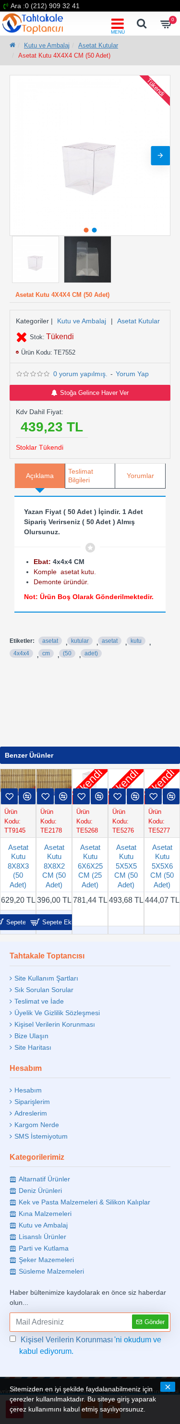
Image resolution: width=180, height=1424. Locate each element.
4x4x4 (21, 653)
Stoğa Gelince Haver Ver (94, 392)
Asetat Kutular (98, 45)
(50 (67, 653)
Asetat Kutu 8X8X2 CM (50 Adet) (54, 866)
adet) (91, 653)
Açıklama (40, 475)
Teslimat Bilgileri (80, 475)
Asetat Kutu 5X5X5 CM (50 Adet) (126, 866)
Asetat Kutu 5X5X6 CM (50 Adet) (162, 866)
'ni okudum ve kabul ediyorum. (90, 1345)
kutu (136, 641)
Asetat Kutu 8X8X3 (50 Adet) (18, 866)
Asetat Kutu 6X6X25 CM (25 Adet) (90, 866)
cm (46, 653)
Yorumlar (140, 475)
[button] (19, 155)
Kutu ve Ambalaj (47, 45)
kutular (80, 641)
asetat (50, 641)
